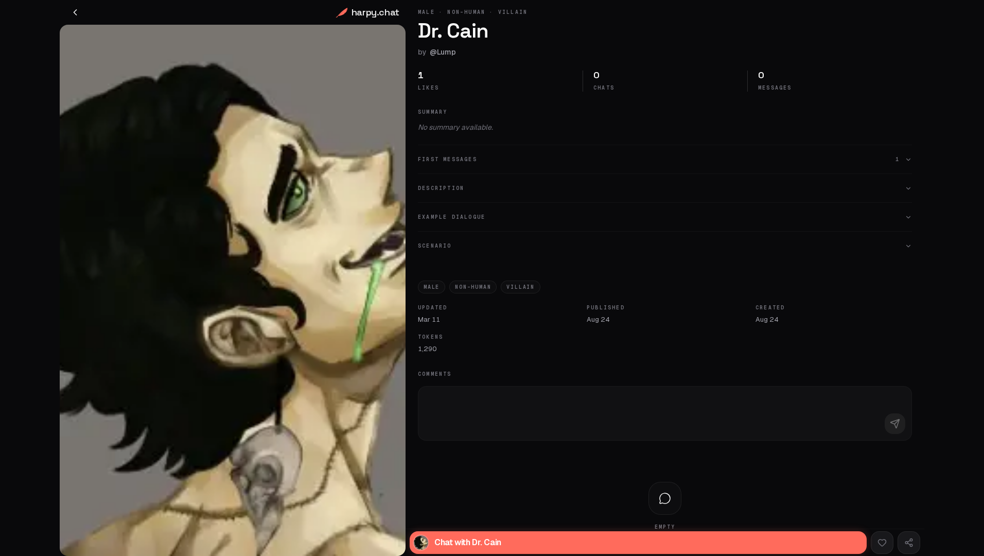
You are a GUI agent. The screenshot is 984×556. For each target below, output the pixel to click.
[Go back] (75, 12)
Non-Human (473, 287)
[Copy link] (909, 542)
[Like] (882, 542)
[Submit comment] (895, 423)
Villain (520, 287)
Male (432, 287)
